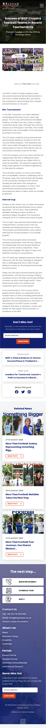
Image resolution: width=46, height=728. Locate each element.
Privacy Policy (23, 707)
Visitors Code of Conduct (15, 621)
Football (18, 32)
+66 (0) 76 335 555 (16, 614)
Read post (13, 456)
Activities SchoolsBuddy (14, 663)
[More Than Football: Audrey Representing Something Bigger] (23, 424)
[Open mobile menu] (42, 5)
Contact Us (9, 609)
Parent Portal (9, 655)
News (5, 632)
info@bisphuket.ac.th (20, 618)
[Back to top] (23, 721)
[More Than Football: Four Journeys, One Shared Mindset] (23, 522)
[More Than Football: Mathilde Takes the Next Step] (23, 475)
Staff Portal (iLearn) (12, 666)
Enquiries (7, 640)
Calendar (7, 644)
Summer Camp (10, 636)
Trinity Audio (26, 84)
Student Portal (9, 659)
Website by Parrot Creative (23, 712)
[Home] (10, 5)
